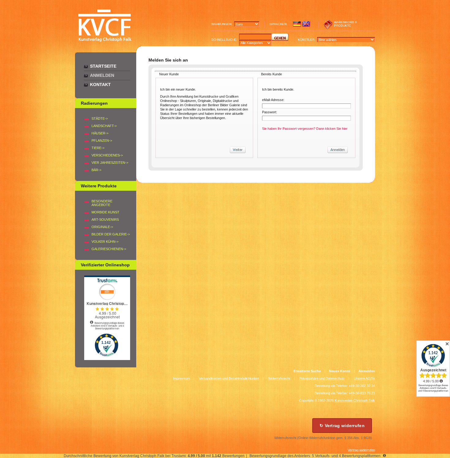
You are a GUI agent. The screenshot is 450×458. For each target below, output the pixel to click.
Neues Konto (339, 371)
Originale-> (102, 227)
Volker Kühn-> (105, 241)
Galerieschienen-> (109, 249)
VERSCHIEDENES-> (107, 155)
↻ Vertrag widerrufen (342, 425)
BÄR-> (96, 170)
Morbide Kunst (105, 212)
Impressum (181, 378)
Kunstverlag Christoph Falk (355, 400)
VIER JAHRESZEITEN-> (110, 162)
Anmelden (102, 75)
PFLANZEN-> (102, 140)
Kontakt (100, 84)
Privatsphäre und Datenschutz (322, 378)
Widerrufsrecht (279, 378)
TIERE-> (98, 148)
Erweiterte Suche (307, 371)
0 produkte (345, 24)
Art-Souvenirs (105, 219)
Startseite (103, 66)
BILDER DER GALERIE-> (111, 234)
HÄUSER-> (100, 133)
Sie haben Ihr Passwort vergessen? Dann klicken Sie (304, 128)
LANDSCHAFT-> (104, 126)
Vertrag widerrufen (361, 450)
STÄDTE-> (100, 118)
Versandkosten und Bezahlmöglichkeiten (229, 378)
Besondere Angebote (102, 203)
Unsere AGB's (364, 378)
